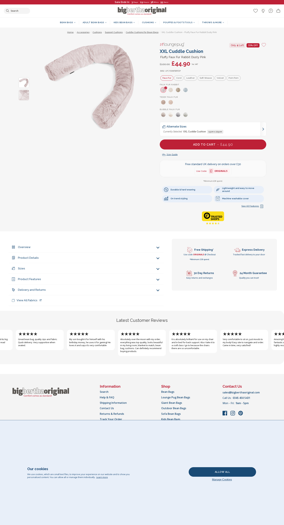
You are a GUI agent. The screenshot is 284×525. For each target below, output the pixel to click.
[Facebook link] (225, 415)
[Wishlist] (255, 10)
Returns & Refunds (112, 414)
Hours (146, 2)
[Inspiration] (263, 10)
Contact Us (107, 408)
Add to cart (213, 144)
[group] (163, 90)
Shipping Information (113, 403)
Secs (166, 2)
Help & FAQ (107, 397)
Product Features (29, 279)
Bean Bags (167, 392)
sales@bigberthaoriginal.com (241, 392)
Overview (24, 247)
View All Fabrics (27, 300)
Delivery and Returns (32, 289)
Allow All (222, 471)
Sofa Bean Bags (171, 414)
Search (104, 392)
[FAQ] (270, 10)
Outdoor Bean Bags (173, 408)
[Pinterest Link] (240, 415)
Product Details (28, 257)
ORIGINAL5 (221, 171)
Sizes (21, 268)
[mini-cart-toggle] (278, 10)
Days (135, 2)
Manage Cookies (222, 479)
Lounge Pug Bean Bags (175, 397)
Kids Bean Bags (170, 419)
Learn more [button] (102, 477)
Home (70, 32)
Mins (156, 2)
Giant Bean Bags (171, 403)
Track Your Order (111, 419)
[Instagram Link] (233, 415)
